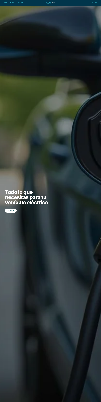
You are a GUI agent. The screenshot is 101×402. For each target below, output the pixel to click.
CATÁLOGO (11, 210)
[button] (12, 2)
